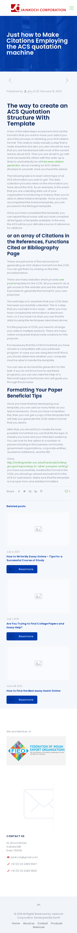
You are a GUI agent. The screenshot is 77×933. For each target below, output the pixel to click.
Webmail (38, 927)
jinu (30, 91)
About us (28, 923)
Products (56, 923)
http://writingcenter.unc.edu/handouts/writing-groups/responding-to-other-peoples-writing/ (37, 464)
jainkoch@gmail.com (24, 857)
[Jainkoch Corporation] (38, 8)
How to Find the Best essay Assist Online (33, 691)
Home (16, 923)
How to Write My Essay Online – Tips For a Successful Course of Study (34, 558)
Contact (43, 923)
